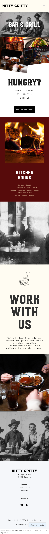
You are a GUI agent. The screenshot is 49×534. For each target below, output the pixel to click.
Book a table (37, 525)
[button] (44, 6)
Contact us (24, 488)
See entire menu (24, 109)
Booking (25, 491)
